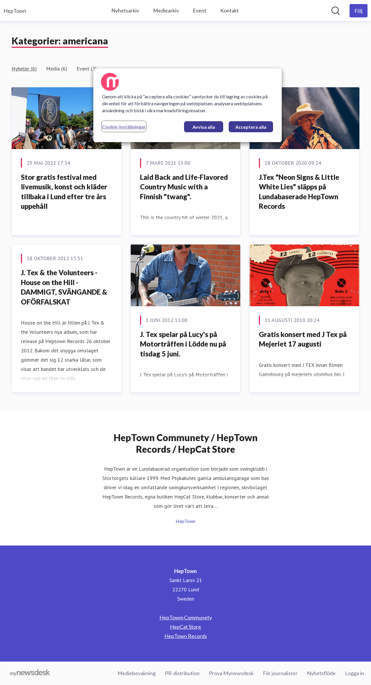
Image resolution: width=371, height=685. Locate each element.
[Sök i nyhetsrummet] (335, 10)
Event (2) (87, 68)
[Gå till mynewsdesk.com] (30, 673)
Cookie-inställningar (124, 126)
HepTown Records (185, 636)
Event (199, 10)
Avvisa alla (203, 127)
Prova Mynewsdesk (231, 673)
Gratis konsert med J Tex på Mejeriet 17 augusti (303, 339)
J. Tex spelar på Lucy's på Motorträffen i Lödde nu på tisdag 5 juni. (183, 344)
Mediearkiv (166, 10)
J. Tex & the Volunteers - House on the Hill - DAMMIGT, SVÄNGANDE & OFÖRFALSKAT (64, 287)
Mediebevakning (136, 673)
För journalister (280, 673)
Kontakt (229, 10)
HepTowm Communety (185, 617)
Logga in (354, 673)
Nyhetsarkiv (125, 10)
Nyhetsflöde (321, 673)
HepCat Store (185, 627)
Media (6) (56, 68)
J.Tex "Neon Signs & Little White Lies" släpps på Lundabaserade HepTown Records (299, 192)
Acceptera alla (250, 127)
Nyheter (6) (24, 68)
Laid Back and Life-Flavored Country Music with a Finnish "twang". (184, 187)
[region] (187, 105)
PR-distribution (182, 673)
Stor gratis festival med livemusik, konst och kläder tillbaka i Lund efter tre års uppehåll (64, 192)
